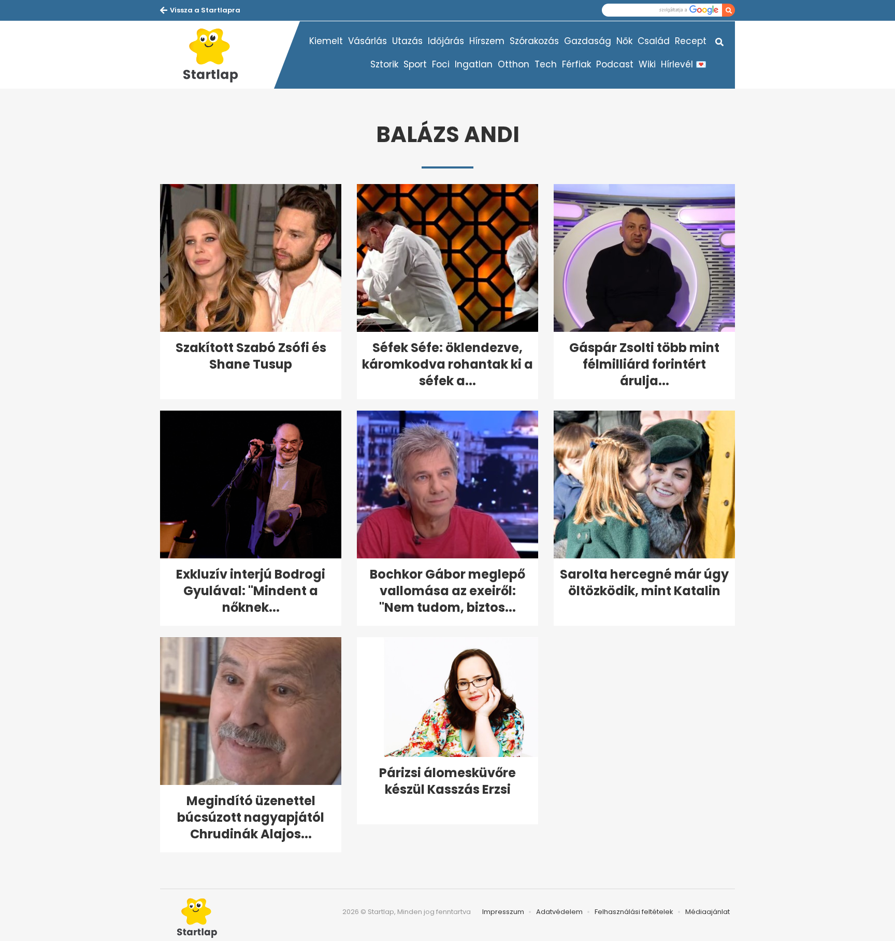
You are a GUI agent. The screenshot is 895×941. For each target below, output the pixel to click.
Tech (546, 64)
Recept (690, 41)
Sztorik (384, 64)
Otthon (513, 64)
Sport (415, 64)
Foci (441, 64)
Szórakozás (534, 41)
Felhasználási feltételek (634, 912)
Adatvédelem (559, 912)
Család (654, 41)
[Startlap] (217, 55)
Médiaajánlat (707, 912)
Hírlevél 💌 (683, 64)
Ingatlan (474, 64)
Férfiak (576, 64)
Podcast (614, 64)
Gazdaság (587, 41)
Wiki (647, 64)
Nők (624, 41)
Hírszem (486, 41)
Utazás (407, 41)
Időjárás (446, 41)
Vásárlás (367, 41)
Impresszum (503, 912)
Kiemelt (326, 41)
